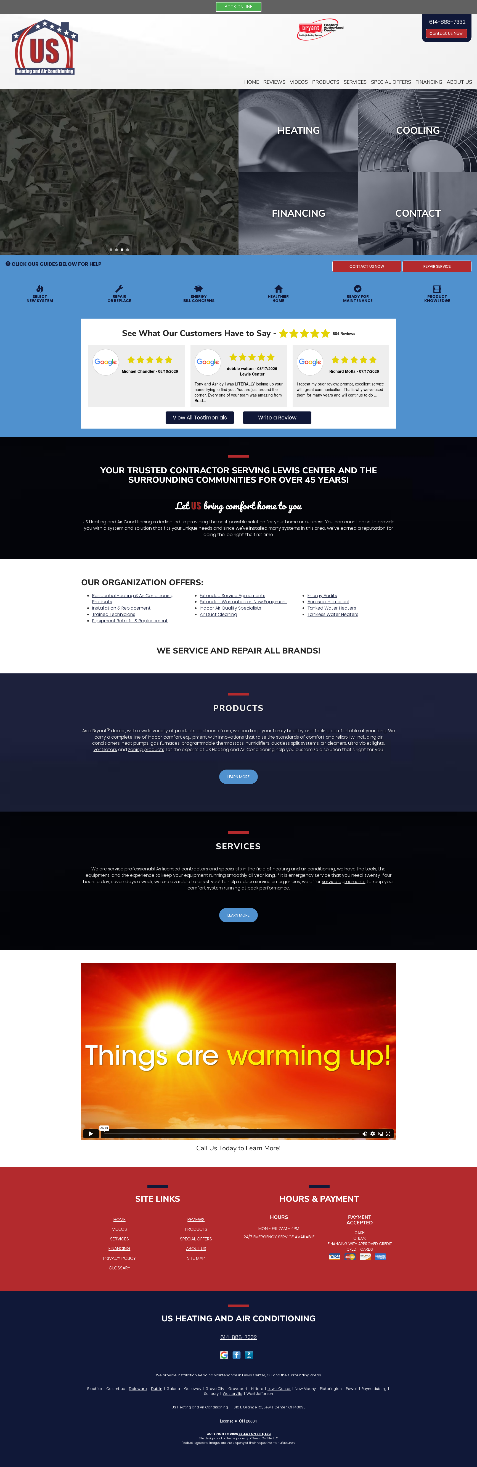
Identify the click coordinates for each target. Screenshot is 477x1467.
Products (325, 82)
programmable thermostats (213, 743)
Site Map (196, 1258)
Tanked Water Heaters (332, 608)
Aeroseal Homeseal (328, 602)
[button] (366, 266)
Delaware (138, 1388)
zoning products (146, 749)
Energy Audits (322, 595)
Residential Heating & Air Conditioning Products (133, 598)
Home (251, 82)
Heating (298, 130)
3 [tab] (123, 251)
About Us (459, 82)
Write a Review (277, 417)
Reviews (274, 82)
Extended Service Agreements (232, 595)
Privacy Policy (119, 1258)
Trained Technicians (113, 614)
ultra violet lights (366, 743)
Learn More (117, 199)
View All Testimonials (200, 417)
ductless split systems (295, 743)
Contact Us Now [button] (447, 33)
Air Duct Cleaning (218, 614)
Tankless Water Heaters (333, 614)
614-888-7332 (238, 1337)
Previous (5, 172)
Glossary (119, 1268)
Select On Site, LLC (255, 1434)
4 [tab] (129, 251)
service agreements (343, 881)
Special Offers (391, 82)
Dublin (156, 1388)
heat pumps (135, 743)
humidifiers (257, 743)
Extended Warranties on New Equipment (243, 602)
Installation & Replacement (121, 608)
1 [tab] (112, 251)
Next (232, 172)
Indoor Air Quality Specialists (230, 608)
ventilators (105, 749)
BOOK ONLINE (239, 6)
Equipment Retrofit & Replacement (130, 621)
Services (355, 82)
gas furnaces (165, 743)
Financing (428, 82)
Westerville (232, 1393)
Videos (299, 82)
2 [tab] (118, 251)
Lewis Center (279, 1388)
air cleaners (333, 743)
